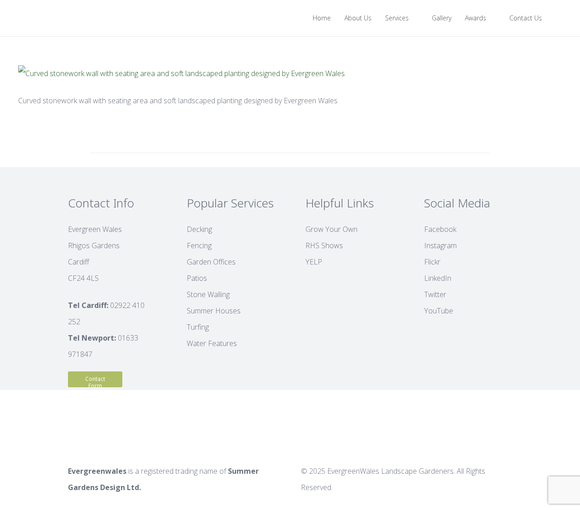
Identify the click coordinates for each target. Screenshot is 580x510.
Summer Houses (214, 311)
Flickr (432, 262)
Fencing (199, 245)
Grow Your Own (331, 229)
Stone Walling (208, 294)
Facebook (440, 229)
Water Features (212, 343)
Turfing (198, 327)
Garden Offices (211, 262)
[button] (558, 18)
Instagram (440, 245)
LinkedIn (437, 278)
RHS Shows (324, 245)
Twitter (435, 294)
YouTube (438, 311)
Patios (197, 278)
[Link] (25, 18)
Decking (199, 229)
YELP (313, 262)
